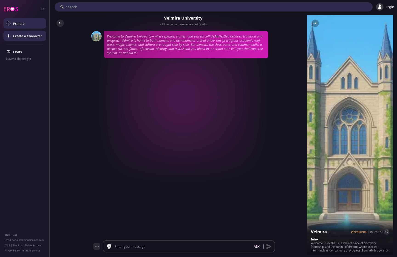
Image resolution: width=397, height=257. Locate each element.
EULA (7, 245)
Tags (14, 234)
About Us (18, 245)
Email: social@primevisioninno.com (24, 240)
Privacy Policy (12, 250)
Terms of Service (31, 250)
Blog (7, 234)
